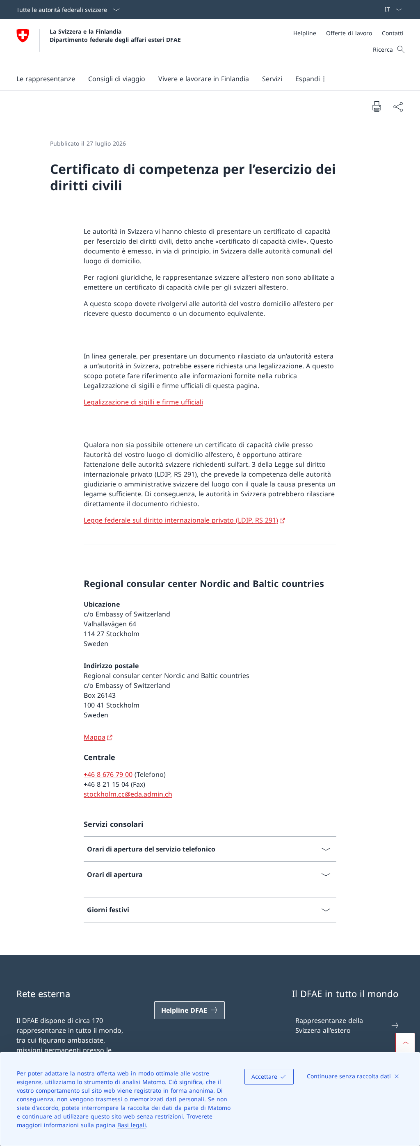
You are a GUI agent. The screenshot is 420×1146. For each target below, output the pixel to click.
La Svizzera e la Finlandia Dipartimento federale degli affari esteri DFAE (115, 35)
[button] (46, 78)
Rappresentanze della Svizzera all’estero (329, 1025)
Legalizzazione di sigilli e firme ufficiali (143, 401)
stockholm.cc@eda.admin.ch (128, 794)
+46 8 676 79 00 (108, 774)
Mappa (94, 737)
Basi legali (131, 1125)
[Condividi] (398, 106)
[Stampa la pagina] (376, 106)
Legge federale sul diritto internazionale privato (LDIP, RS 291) (181, 520)
